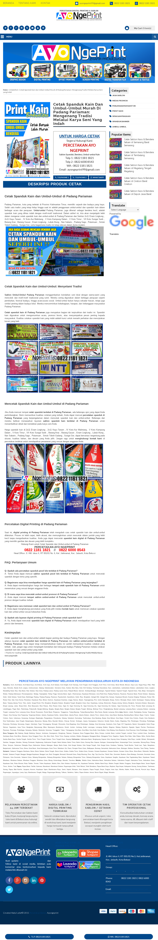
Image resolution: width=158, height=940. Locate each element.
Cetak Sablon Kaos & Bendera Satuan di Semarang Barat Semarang (139, 142)
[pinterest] (43, 28)
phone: (109, 878)
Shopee (121, 870)
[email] (32, 28)
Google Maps (140, 870)
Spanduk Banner (120, 121)
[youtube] (37, 28)
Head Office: (112, 846)
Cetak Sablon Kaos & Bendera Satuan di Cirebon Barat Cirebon (139, 181)
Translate (114, 234)
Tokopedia (111, 870)
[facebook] (10, 28)
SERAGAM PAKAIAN (121, 116)
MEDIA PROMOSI (120, 100)
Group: (109, 867)
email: (108, 889)
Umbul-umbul (39, 210)
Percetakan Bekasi (38, 912)
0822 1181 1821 (122, 3)
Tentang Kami (27, 3)
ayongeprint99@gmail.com (92, 3)
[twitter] (5, 28)
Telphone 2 (80, 177)
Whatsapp (98, 177)
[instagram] (21, 28)
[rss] (27, 28)
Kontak (45, 3)
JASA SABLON (118, 95)
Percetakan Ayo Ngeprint (33, 860)
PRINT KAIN (117, 111)
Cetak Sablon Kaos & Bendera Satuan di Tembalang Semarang (139, 155)
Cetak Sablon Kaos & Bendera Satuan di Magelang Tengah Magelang (139, 168)
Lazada (129, 870)
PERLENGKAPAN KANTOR (124, 106)
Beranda (8, 3)
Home (5, 90)
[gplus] (16, 28)
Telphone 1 (63, 177)
